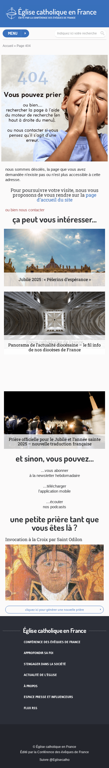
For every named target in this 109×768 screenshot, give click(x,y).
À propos (31, 686)
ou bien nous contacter (24, 210)
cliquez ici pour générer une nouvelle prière (54, 610)
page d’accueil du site (67, 197)
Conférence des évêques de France (52, 642)
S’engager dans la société (45, 664)
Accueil (8, 46)
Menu (12, 33)
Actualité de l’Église (40, 675)
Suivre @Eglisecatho (54, 760)
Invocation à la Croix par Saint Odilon (43, 539)
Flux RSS (30, 708)
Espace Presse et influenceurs (48, 697)
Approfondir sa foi (38, 653)
